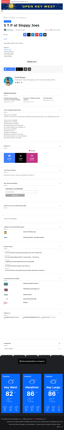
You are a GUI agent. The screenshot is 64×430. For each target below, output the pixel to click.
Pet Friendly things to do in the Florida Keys (15, 136)
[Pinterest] (36, 34)
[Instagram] (22, 83)
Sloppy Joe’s (7, 49)
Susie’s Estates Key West (29, 299)
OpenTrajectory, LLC (41, 419)
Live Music (12, 17)
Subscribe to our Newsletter (14, 189)
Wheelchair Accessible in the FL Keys (13, 134)
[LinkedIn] (32, 34)
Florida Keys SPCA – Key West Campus (33, 237)
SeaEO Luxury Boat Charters (30, 283)
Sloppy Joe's (32, 61)
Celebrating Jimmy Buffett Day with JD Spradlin (23, 1)
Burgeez (25, 302)
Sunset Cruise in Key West (11, 120)
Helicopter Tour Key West (10, 132)
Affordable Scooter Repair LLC (31, 288)
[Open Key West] (32, 6)
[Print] (29, 69)
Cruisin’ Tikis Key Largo (29, 231)
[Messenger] (40, 34)
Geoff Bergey (10, 30)
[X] (28, 34)
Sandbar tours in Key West (11, 122)
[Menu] (2, 11)
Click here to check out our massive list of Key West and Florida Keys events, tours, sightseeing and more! (31, 116)
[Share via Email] (44, 34)
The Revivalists (47, 98)
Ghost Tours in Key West (10, 129)
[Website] (16, 83)
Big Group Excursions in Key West (12, 137)
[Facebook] (24, 34)
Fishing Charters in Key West (11, 123)
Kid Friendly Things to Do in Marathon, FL (14, 127)
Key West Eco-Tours (9, 130)
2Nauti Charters (27, 294)
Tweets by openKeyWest (10, 218)
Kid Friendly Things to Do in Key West (13, 125)
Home (6, 17)
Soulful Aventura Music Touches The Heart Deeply (12, 99)
